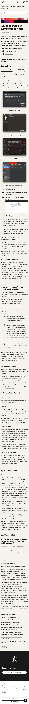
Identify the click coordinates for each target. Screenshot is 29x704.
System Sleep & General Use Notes (13, 48)
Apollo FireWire (6, 8)
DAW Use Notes (9, 54)
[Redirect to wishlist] (17, 2)
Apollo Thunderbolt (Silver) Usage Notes (11, 632)
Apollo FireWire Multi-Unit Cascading (10, 622)
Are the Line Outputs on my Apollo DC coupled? (12, 634)
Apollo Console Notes (10, 51)
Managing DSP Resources (20, 497)
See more (4, 646)
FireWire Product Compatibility (8, 617)
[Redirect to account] (21, 2)
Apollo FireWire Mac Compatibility (9, 629)
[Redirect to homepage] (3, 2)
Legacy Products (21, 6)
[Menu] (27, 1)
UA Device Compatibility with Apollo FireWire (12, 627)
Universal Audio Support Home (8, 6)
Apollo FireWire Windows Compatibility (10, 625)
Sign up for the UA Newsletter (14, 672)
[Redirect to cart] (24, 2)
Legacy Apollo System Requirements (10, 620)
